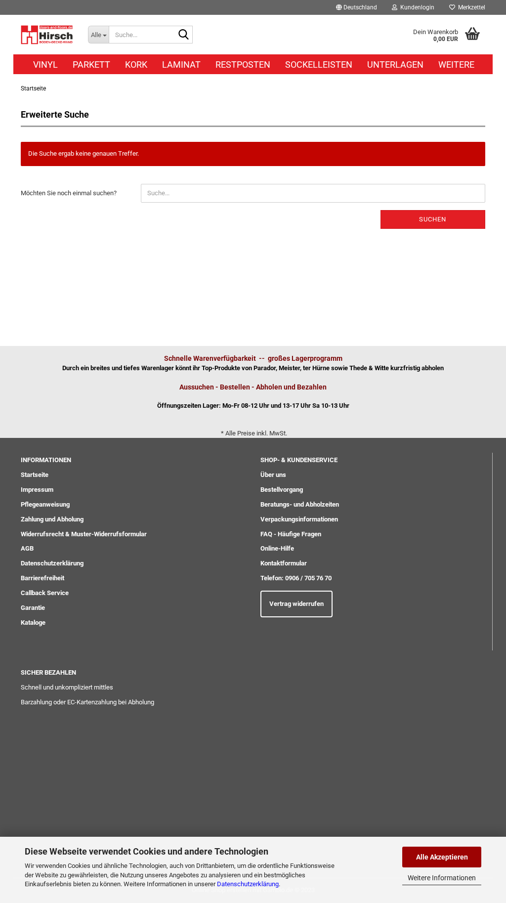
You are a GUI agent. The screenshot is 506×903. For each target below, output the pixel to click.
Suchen (432, 219)
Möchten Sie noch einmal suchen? (69, 193)
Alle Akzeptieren (442, 857)
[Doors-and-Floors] (47, 34)
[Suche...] (183, 35)
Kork (136, 64)
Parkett (91, 64)
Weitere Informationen (442, 878)
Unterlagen (395, 64)
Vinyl (45, 64)
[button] (356, 7)
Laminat (181, 64)
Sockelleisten (318, 64)
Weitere (456, 64)
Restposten (242, 64)
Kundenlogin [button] (415, 7)
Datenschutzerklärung (248, 884)
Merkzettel (470, 7)
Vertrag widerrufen (296, 603)
